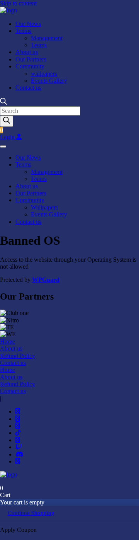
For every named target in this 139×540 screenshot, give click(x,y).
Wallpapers (44, 207)
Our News (28, 23)
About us (26, 52)
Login (8, 137)
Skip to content (18, 3)
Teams (23, 30)
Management (47, 38)
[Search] (6, 121)
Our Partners (30, 59)
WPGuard (45, 279)
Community (29, 66)
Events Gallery (49, 80)
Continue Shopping (31, 513)
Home (7, 341)
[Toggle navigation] (3, 146)
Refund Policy (17, 356)
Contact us (28, 87)
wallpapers (44, 73)
